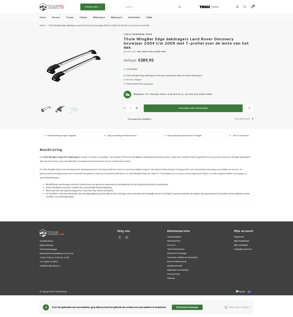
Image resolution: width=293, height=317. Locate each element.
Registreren (239, 236)
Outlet (149, 17)
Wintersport (99, 17)
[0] (252, 6)
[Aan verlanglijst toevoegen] (249, 108)
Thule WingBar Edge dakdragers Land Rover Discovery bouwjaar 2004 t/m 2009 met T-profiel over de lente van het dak (99, 25)
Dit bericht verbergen (187, 307)
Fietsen (83, 17)
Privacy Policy (173, 274)
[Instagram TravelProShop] (126, 237)
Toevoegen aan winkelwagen (193, 108)
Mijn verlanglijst (241, 245)
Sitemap (171, 278)
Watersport (116, 17)
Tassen (70, 17)
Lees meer (148, 83)
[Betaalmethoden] (240, 291)
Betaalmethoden (174, 265)
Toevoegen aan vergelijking (139, 119)
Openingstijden (174, 236)
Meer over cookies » (240, 307)
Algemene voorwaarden (178, 269)
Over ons (171, 245)
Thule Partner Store (175, 249)
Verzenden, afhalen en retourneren (182, 257)
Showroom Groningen (177, 253)
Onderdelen (134, 17)
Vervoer (56, 17)
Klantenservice (173, 240)
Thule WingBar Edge (138, 34)
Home (43, 17)
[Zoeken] (180, 7)
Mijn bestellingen (241, 240)
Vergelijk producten (243, 249)
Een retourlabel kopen (177, 261)
